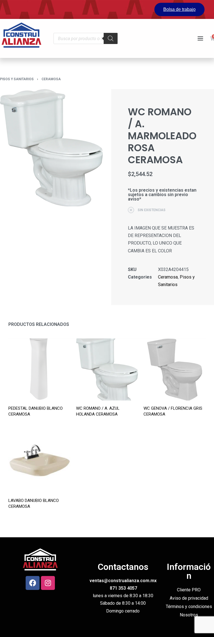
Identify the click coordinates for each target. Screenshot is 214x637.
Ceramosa (51, 79)
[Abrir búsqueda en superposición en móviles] (86, 38)
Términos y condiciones (189, 606)
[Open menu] (200, 38)
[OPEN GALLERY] (51, 147)
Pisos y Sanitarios (17, 79)
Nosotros (189, 615)
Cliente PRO (189, 589)
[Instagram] (48, 583)
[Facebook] (33, 583)
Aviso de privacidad (189, 598)
